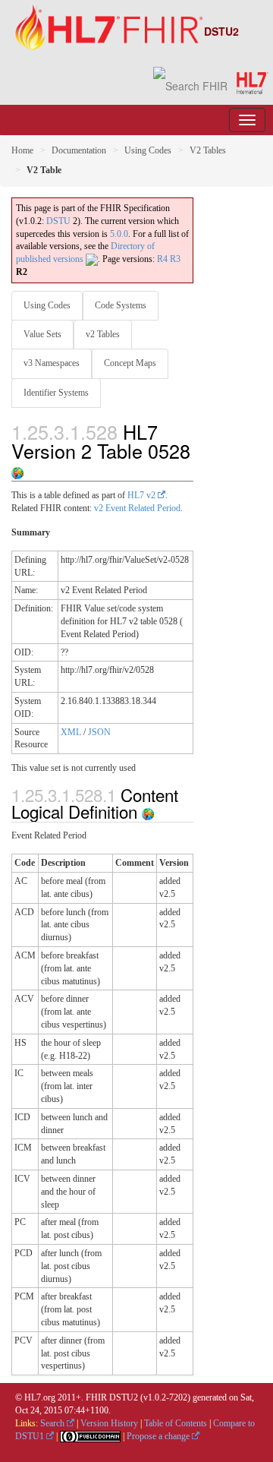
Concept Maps (130, 363)
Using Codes (147, 150)
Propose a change (159, 1436)
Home (22, 150)
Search (53, 1423)
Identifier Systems (56, 392)
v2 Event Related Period (137, 508)
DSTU (58, 221)
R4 (162, 259)
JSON (99, 732)
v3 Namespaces (52, 363)
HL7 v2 (142, 495)
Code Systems (120, 305)
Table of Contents (175, 1423)
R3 (175, 259)
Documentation (79, 150)
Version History (109, 1423)
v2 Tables (103, 334)
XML (71, 732)
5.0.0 (119, 234)
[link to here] (17, 469)
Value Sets (42, 334)
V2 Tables (208, 150)
